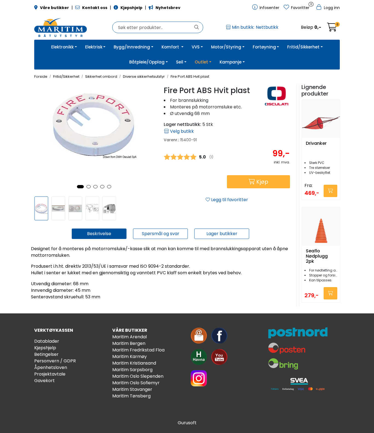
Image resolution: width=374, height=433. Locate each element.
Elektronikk (62, 47)
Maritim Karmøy (129, 356)
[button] (80, 186)
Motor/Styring (226, 47)
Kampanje (230, 62)
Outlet (201, 62)
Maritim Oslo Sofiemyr (136, 383)
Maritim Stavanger (132, 389)
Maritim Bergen (128, 343)
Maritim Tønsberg (131, 396)
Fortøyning (264, 47)
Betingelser (46, 354)
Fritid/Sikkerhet (303, 47)
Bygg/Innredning (132, 47)
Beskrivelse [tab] (99, 233)
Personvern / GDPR (55, 361)
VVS (196, 47)
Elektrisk (93, 47)
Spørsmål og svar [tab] (160, 233)
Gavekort (44, 380)
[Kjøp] (330, 191)
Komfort (171, 47)
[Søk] (196, 27)
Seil (179, 62)
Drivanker (316, 143)
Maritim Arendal (129, 337)
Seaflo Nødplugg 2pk (317, 256)
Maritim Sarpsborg (132, 369)
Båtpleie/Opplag (147, 62)
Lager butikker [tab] (221, 233)
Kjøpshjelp (45, 348)
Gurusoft (187, 423)
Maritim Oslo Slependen (137, 376)
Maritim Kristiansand (134, 363)
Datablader (46, 341)
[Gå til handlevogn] (332, 29)
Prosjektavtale (49, 374)
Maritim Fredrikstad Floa (138, 350)
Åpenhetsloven (50, 367)
